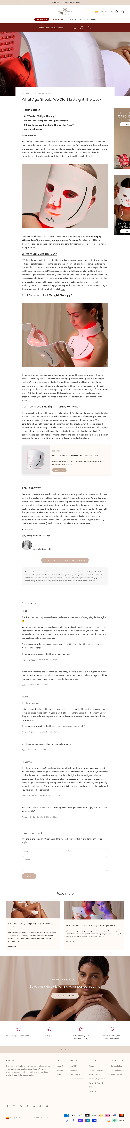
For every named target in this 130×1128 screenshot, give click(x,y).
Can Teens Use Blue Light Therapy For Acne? (51, 124)
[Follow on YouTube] (33, 1106)
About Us (60, 1066)
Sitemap (60, 1070)
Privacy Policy (76, 838)
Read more (12, 946)
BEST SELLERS (75, 19)
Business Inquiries (76, 1078)
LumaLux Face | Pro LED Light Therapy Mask (75, 455)
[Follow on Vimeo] (47, 1106)
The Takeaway (35, 129)
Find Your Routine (65, 996)
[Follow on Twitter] (14, 1106)
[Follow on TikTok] (40, 1106)
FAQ (90, 1087)
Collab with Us (75, 1074)
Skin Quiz (73, 1070)
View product (59, 470)
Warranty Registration (97, 1078)
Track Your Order (95, 1074)
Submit (29, 876)
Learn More (75, 3)
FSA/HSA (73, 1066)
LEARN (93, 19)
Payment (92, 1066)
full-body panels (78, 270)
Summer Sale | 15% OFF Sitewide (51, 28)
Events (59, 1074)
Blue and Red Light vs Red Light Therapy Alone (91, 925)
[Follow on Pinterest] (27, 1106)
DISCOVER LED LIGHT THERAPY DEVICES (65, 560)
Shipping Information (97, 1070)
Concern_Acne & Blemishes (45, 93)
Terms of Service (94, 838)
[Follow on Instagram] (20, 1106)
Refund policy (116, 1074)
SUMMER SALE (41, 19)
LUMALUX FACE (59, 19)
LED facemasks (52, 270)
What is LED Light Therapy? (41, 116)
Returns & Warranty (96, 1083)
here (63, 289)
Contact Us (93, 1091)
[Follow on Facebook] (7, 1106)
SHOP (85, 19)
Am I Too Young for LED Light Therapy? (48, 120)
